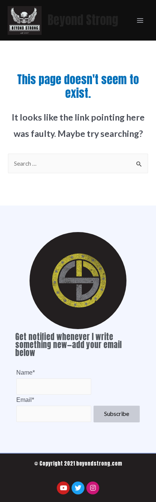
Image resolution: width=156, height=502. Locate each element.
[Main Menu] (140, 20)
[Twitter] (78, 488)
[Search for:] (78, 163)
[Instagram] (92, 488)
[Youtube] (63, 488)
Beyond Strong (83, 20)
